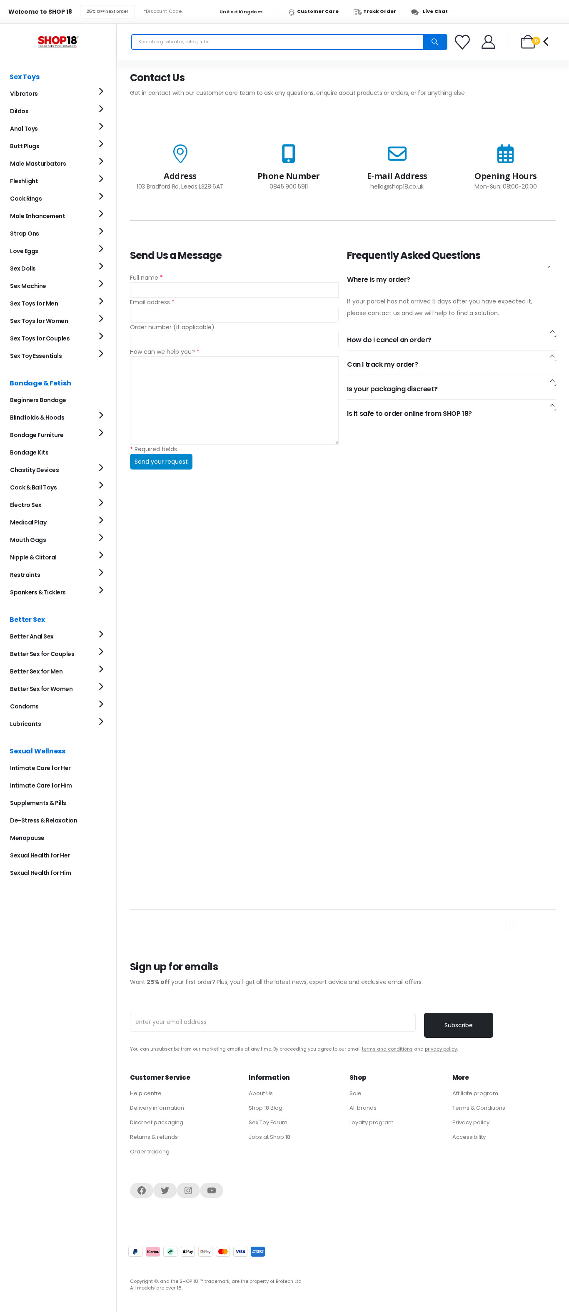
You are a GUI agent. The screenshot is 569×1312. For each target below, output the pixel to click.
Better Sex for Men (36, 671)
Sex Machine (28, 286)
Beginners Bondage (38, 400)
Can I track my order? (382, 364)
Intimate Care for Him (41, 785)
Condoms (24, 706)
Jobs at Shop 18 (269, 1137)
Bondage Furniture (37, 435)
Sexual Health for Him (40, 873)
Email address (152, 302)
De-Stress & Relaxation (43, 820)
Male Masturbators (38, 163)
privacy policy (441, 1049)
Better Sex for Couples (42, 654)
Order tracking (150, 1151)
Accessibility (469, 1137)
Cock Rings (26, 198)
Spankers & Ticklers (38, 592)
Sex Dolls (23, 268)
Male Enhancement (37, 216)
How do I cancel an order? (389, 340)
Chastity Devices (34, 470)
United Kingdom (240, 12)
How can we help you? (165, 352)
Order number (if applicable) (172, 327)
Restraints (25, 575)
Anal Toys (24, 128)
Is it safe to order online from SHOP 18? (409, 413)
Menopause (27, 838)
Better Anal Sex (32, 636)
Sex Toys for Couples (40, 338)
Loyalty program (371, 1122)
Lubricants (25, 724)
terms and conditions (387, 1049)
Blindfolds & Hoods (37, 417)
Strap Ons (24, 233)
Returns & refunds (154, 1137)
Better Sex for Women (41, 689)
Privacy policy (470, 1122)
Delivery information (157, 1108)
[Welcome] (489, 42)
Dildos (19, 111)
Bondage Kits (29, 452)
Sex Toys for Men (34, 303)
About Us (261, 1093)
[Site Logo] (58, 42)
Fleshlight (24, 181)
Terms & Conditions (478, 1108)
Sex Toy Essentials (36, 356)
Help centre (146, 1093)
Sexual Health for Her (40, 855)
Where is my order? (378, 279)
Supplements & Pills (38, 803)
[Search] (435, 42)
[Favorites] (463, 42)
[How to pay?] (196, 1251)
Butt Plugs (24, 146)
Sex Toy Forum (268, 1122)
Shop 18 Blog (265, 1108)
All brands (363, 1108)
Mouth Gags (28, 540)
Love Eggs (24, 251)
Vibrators (24, 93)
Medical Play (28, 522)
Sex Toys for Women (39, 321)
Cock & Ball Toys (33, 487)
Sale (355, 1093)
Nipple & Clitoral (33, 557)
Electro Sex (26, 505)
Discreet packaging (156, 1122)
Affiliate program (475, 1093)
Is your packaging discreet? (392, 389)
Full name (146, 277)
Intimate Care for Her (40, 768)
